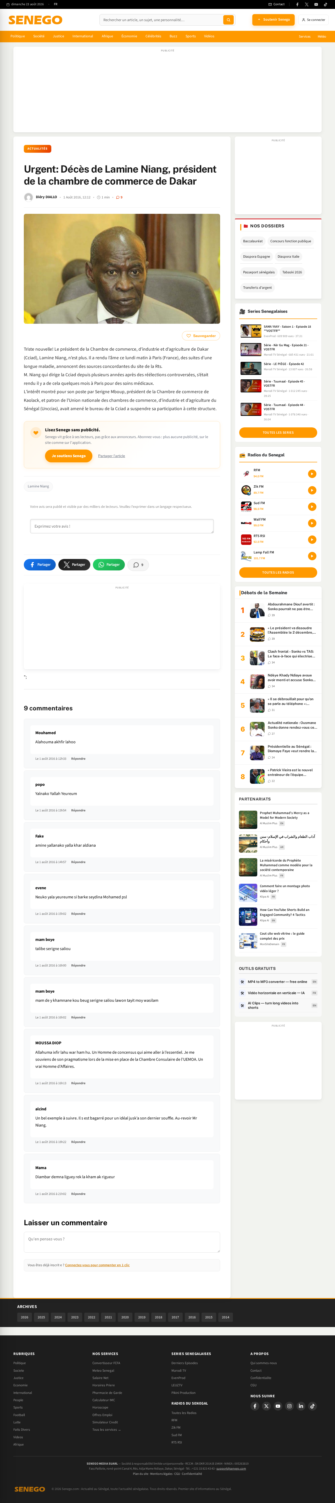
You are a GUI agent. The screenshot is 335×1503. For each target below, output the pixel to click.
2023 (75, 1317)
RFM (174, 1420)
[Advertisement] (167, 92)
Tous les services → (106, 1429)
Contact (255, 1370)
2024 (58, 1317)
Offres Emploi (102, 1415)
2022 (91, 1317)
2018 (158, 1317)
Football (19, 1415)
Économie (129, 36)
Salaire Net (100, 1378)
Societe (18, 1370)
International (82, 36)
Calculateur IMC (103, 1400)
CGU (253, 1385)
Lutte (17, 1422)
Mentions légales (161, 1474)
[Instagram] (289, 1406)
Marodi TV (178, 1370)
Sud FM (176, 1435)
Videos (18, 1437)
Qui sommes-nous (263, 1363)
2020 (125, 1317)
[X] (266, 1406)
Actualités (37, 148)
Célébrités (153, 36)
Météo (322, 36)
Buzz (173, 36)
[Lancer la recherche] (228, 20)
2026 (24, 1317)
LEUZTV (176, 1385)
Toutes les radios (278, 572)
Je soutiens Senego (69, 456)
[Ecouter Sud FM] (312, 507)
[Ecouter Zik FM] (312, 490)
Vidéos (209, 36)
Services (304, 36)
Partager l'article (111, 456)
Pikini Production (183, 1392)
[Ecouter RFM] (312, 474)
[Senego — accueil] (36, 20)
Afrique (107, 36)
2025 (41, 1317)
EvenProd (178, 1378)
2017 (175, 1317)
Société (39, 36)
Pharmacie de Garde (107, 1392)
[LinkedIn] (301, 1406)
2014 (225, 1317)
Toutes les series (278, 432)
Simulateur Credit (105, 1422)
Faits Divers (21, 1429)
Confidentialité (192, 1474)
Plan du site (140, 1474)
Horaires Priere (103, 1385)
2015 (209, 1317)
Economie (20, 1385)
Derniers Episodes (184, 1363)
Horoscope (100, 1407)
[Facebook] (297, 4)
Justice (58, 36)
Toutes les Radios (184, 1413)
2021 (108, 1317)
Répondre (78, 758)
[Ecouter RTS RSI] (312, 539)
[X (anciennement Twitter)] (307, 4)
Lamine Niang (38, 486)
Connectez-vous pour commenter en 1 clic (97, 1265)
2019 (142, 1317)
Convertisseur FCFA (106, 1363)
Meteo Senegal (103, 1370)
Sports (191, 36)
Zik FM (176, 1427)
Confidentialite (260, 1378)
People (18, 1400)
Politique (17, 36)
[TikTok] (325, 4)
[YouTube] (316, 4)
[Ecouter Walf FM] (312, 523)
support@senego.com (231, 1468)
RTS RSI (176, 1442)
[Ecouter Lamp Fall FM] (312, 556)
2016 (192, 1317)
